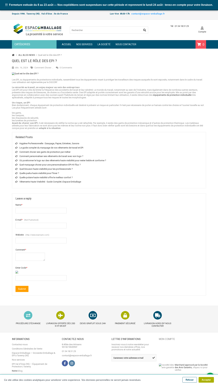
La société (104, 44)
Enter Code (21, 267)
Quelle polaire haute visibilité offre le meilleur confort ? (46, 177)
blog (20, 371)
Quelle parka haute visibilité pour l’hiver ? (39, 173)
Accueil (66, 44)
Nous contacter (126, 44)
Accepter (206, 380)
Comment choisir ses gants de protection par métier (45, 152)
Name (18, 205)
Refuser (190, 380)
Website (32, 234)
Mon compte (167, 339)
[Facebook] (65, 363)
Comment (20, 249)
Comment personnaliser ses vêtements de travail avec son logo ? (51, 156)
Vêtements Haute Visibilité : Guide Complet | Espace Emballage (50, 181)
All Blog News (26, 55)
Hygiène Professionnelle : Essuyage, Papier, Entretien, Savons (49, 143)
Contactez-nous (20, 344)
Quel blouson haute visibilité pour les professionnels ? (46, 169)
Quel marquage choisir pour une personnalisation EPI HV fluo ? (50, 164)
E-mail (26, 220)
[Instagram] (72, 363)
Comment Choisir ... (43, 67)
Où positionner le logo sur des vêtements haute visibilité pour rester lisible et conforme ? (62, 160)
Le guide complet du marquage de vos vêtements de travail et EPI (51, 147)
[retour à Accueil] (13, 55)
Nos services (84, 44)
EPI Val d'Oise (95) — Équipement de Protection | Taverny (29, 365)
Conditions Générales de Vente (27, 348)
